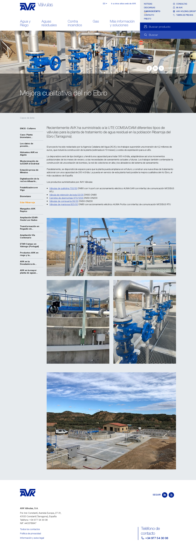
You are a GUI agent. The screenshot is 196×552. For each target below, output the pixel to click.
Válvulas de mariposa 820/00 (63, 204)
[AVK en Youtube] (171, 495)
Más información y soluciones (122, 23)
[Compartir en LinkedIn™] (155, 68)
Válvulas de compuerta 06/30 (63, 201)
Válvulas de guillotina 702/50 (63, 188)
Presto (147, 18)
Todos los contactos (30, 529)
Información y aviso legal (32, 537)
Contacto (149, 15)
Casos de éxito (152, 11)
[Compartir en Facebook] (149, 68)
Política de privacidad (30, 533)
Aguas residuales (49, 23)
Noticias (148, 3)
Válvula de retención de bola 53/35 (66, 194)
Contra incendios (75, 23)
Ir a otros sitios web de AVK (123, 3)
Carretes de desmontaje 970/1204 (66, 198)
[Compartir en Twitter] (161, 68)
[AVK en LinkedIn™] (164, 495)
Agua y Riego (25, 23)
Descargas (149, 7)
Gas (96, 21)
